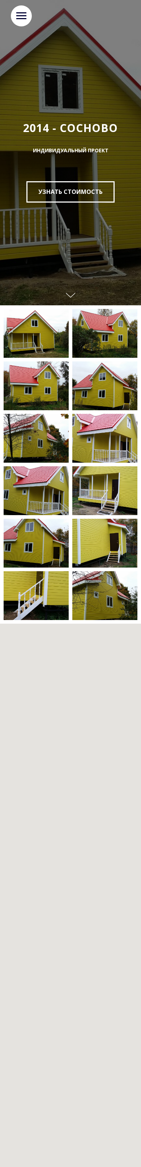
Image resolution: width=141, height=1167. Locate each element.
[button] (70, 623)
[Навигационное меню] (21, 16)
